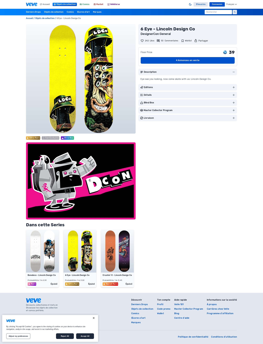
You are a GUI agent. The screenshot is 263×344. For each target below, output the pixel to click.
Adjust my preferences (18, 336)
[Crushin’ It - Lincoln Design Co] (117, 271)
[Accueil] (31, 4)
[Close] (94, 318)
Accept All (85, 336)
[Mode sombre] (190, 4)
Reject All (65, 336)
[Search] (235, 12)
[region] (50, 328)
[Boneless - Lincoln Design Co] (42, 271)
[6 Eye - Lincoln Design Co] (79, 271)
